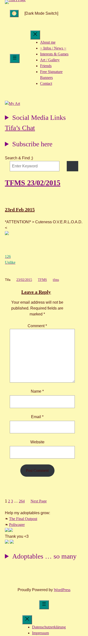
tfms (56, 280)
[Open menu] (15, 58)
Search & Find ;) (19, 158)
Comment (37, 326)
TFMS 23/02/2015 (32, 183)
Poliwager (17, 525)
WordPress (62, 590)
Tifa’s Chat (20, 128)
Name (37, 391)
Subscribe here (32, 144)
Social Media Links (39, 117)
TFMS (42, 280)
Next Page (39, 501)
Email (37, 417)
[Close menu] (35, 34)
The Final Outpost (23, 519)
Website (37, 442)
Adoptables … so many (44, 556)
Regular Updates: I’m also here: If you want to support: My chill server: (35, 118)
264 (22, 501)
